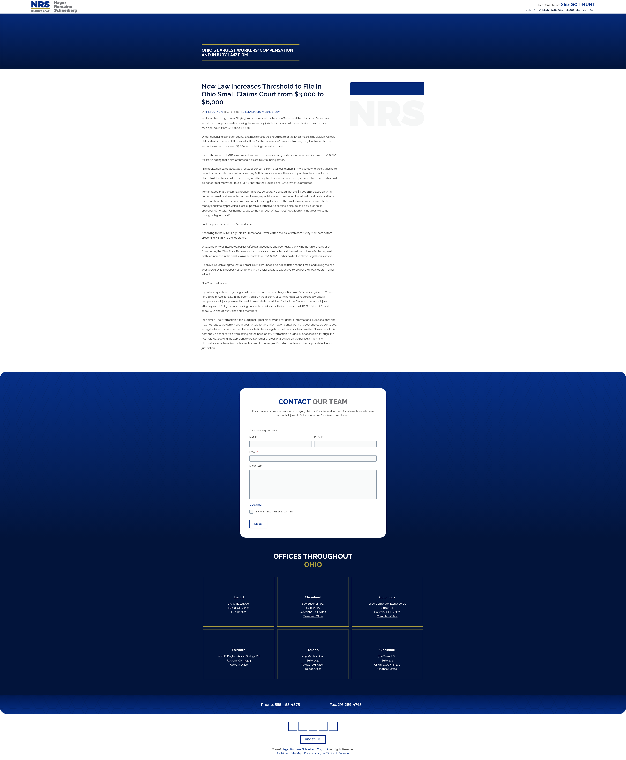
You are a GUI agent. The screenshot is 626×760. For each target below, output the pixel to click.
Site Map (296, 753)
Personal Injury (251, 112)
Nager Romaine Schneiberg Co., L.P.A (305, 749)
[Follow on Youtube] (323, 726)
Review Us (313, 739)
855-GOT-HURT (578, 4)
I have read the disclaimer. (274, 511)
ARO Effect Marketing (336, 753)
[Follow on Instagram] (333, 726)
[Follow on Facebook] (292, 726)
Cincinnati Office (387, 668)
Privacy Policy (312, 753)
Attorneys (541, 9)
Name (253, 437)
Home (527, 9)
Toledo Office (313, 668)
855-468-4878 (287, 704)
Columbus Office (387, 616)
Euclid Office (238, 612)
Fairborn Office (239, 664)
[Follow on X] (313, 726)
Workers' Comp (271, 112)
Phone (319, 437)
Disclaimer (255, 504)
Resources (573, 9)
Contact (589, 9)
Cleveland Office (313, 616)
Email (253, 451)
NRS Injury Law (214, 112)
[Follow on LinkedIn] (302, 726)
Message (255, 466)
